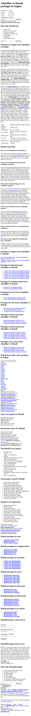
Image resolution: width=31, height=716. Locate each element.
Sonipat (2, 374)
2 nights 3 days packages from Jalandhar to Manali (16, 270)
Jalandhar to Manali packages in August (11, 691)
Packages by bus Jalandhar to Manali (13, 288)
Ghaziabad (3, 384)
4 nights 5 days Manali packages (12, 564)
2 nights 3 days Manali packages (12, 561)
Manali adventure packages (11, 542)
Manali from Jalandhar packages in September (15, 323)
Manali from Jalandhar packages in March (14, 335)
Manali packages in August (11, 591)
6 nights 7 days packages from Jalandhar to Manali (16, 276)
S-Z (15, 361)
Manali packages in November (12, 605)
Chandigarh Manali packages (9, 400)
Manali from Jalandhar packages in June (14, 350)
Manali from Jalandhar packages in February (15, 333)
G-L (8, 361)
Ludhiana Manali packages (8, 394)
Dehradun (3, 370)
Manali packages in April (10, 612)
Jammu (2, 365)
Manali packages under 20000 (12, 579)
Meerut (2, 381)
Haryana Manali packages (7, 527)
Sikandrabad (4, 389)
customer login (25, 695)
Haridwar (3, 375)
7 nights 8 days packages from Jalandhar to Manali (16, 278)
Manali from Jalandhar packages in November (15, 338)
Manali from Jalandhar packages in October (15, 336)
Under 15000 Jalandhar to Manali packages (15, 299)
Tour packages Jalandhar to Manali (12, 309)
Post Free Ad (4, 442)
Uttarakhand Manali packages (8, 533)
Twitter (14, 704)
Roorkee (3, 372)
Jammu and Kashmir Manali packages (11, 530)
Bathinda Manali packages (8, 405)
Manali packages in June (10, 615)
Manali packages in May (10, 613)
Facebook (8, 704)
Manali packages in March (11, 602)
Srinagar (3, 383)
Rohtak (2, 377)
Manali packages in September (12, 592)
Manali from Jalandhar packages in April (14, 347)
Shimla (2, 367)
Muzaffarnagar (4, 378)
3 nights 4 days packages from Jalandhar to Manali (16, 272)
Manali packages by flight (10, 549)
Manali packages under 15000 (12, 578)
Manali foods (16, 211)
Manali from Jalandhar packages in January (15, 332)
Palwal (2, 390)
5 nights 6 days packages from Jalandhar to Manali (16, 275)
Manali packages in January (11, 599)
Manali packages (12, 86)
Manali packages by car (10, 554)
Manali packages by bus (10, 552)
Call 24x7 (3, 688)
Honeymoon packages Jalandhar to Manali (14, 308)
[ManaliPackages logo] (7, 708)
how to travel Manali (19, 155)
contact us (21, 694)
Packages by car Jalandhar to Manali (13, 287)
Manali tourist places (15, 167)
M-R (11, 361)
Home (9, 689)
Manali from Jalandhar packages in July (14, 320)
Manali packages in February (11, 600)
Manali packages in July (10, 589)
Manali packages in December (12, 616)
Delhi (2, 380)
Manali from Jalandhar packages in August (14, 321)
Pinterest (20, 704)
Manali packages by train (10, 551)
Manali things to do (15, 190)
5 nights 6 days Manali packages (12, 565)
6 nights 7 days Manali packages (12, 567)
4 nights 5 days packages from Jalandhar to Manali (16, 273)
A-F (5, 361)
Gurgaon (3, 386)
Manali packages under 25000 (12, 581)
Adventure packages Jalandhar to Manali (14, 311)
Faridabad (3, 387)
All (1, 361)
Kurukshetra (4, 364)
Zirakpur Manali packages (8, 411)
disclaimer (26, 700)
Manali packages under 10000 (12, 576)
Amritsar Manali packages (8, 397)
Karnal (2, 368)
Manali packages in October (11, 603)
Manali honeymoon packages (11, 540)
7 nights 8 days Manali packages (12, 568)
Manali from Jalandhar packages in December (15, 351)
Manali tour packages (9, 541)
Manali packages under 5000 (11, 575)
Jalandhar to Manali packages (20, 689)
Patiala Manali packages (7, 408)
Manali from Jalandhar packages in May (14, 348)
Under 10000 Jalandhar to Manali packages (15, 297)
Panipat (2, 371)
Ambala (3, 362)
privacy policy (6, 701)
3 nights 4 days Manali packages (12, 562)
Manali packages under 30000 (12, 582)
